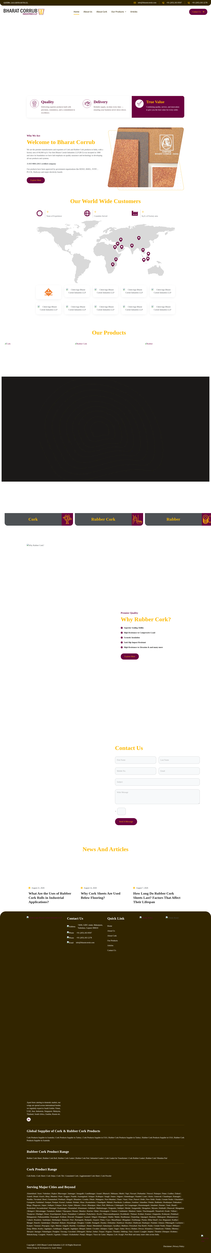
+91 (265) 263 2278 (199, 3)
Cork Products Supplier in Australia (40, 1138)
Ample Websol (57, 1248)
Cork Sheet (41, 1176)
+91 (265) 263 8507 (174, 3)
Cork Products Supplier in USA (95, 1138)
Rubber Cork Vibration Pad (156, 1158)
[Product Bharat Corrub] (67, 519)
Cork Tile (60, 1176)
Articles (110, 945)
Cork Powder (106, 1176)
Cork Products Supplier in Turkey (68, 1138)
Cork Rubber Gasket (137, 1158)
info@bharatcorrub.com (147, 3)
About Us (111, 931)
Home (109, 926)
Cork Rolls (31, 1176)
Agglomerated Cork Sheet (89, 1176)
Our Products (112, 941)
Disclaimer (167, 1246)
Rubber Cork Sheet (34, 1158)
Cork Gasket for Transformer (116, 1158)
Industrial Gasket (97, 1158)
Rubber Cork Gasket (66, 1158)
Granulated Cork (71, 1176)
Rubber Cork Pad (82, 1158)
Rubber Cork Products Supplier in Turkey (125, 1138)
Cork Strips (51, 1176)
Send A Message (126, 821)
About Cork (112, 936)
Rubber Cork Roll (50, 1158)
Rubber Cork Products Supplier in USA (157, 1138)
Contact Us (196, 12)
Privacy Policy (178, 1246)
